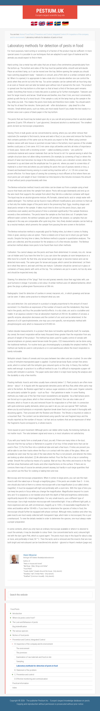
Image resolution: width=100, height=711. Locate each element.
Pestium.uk (50, 11)
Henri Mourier (30, 555)
